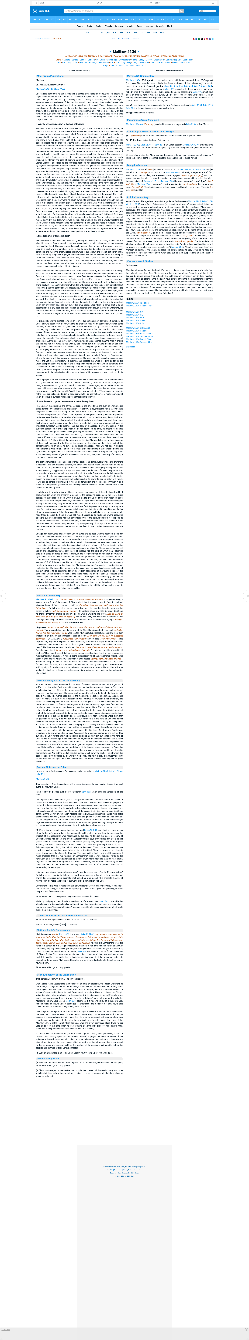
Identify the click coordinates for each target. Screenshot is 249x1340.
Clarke (134, 60)
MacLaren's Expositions (50, 76)
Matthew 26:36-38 (44, 599)
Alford (67, 60)
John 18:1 (40, 774)
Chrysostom (124, 60)
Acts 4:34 (188, 86)
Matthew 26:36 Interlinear (137, 303)
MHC (152, 62)
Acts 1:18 (178, 86)
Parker (175, 62)
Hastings (93, 62)
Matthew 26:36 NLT (135, 315)
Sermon (113, 65)
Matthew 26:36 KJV (135, 323)
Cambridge (112, 60)
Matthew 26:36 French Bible (138, 339)
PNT (182, 62)
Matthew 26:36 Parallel (136, 331)
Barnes (75, 60)
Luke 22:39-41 (87, 934)
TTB (126, 65)
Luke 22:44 (191, 124)
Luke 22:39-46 (116, 771)
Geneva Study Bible (48, 1058)
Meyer (168, 62)
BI (97, 60)
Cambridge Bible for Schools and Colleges (150, 131)
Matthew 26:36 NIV (134, 312)
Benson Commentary (48, 595)
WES (138, 65)
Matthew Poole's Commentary (53, 930)
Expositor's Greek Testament (143, 120)
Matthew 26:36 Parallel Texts (139, 305)
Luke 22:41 (104, 901)
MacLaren (144, 62)
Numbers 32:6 (199, 169)
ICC (112, 62)
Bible (37, 39)
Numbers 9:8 (186, 169)
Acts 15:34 (197, 105)
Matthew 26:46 (58, 89)
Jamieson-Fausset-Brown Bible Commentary (62, 915)
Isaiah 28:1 (71, 1001)
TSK (144, 65)
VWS (132, 65)
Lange (135, 62)
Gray (69, 62)
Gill (63, 62)
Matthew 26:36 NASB (135, 320)
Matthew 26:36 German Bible (139, 342)
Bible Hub (130, 347)
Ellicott (149, 60)
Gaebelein (187, 60)
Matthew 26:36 (42, 89)
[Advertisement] (124, 1129)
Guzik (75, 62)
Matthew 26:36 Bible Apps (138, 328)
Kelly (123, 62)
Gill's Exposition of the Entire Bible (56, 974)
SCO (121, 65)
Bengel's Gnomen (137, 165)
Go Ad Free (6, 1329)
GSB (59, 62)
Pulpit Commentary (137, 197)
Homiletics (104, 62)
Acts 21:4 (130, 108)
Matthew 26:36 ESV (135, 317)
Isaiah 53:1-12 (90, 830)
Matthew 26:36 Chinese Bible (139, 336)
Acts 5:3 (198, 86)
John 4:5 (168, 86)
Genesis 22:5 (150, 181)
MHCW (160, 62)
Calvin (102, 60)
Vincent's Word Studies (140, 261)
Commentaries (45, 39)
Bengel (83, 60)
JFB (117, 62)
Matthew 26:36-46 (134, 124)
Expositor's (159, 60)
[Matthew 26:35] (3, 602)
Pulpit (106, 65)
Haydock (83, 62)
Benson (91, 60)
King (129, 62)
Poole (188, 62)
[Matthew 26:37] (246, 602)
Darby (141, 60)
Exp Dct (168, 60)
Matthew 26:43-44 (191, 145)
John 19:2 (197, 92)
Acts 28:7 (207, 86)
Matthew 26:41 (144, 184)
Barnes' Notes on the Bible (52, 767)
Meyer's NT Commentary (140, 76)
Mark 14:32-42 (101, 771)
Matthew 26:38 (167, 181)
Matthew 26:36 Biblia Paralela (139, 333)
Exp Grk (177, 60)
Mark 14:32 (64, 934)
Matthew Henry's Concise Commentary (58, 680)
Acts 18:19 (208, 105)
